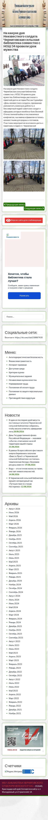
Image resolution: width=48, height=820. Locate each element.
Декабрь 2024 (15, 581)
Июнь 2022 (14, 687)
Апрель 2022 (15, 694)
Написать (24, 295)
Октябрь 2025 (15, 543)
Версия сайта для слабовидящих (26, 220)
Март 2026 (14, 524)
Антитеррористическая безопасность (26, 357)
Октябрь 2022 (15, 675)
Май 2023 (13, 653)
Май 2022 (13, 690)
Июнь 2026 (14, 512)
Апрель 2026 (15, 520)
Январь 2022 (15, 705)
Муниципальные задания (20, 376)
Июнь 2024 (14, 603)
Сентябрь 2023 (16, 637)
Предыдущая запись (15, 204)
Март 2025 (14, 569)
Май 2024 (13, 607)
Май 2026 (13, 516)
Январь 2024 (15, 622)
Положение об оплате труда (21, 387)
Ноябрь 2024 (15, 584)
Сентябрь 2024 (16, 592)
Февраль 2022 (15, 702)
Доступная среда (16, 368)
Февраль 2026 (15, 527)
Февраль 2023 (15, 664)
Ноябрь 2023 (15, 630)
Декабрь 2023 (15, 626)
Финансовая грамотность (20, 361)
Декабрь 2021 (15, 709)
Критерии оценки (16, 372)
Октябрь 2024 (15, 588)
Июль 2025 (14, 554)
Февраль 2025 (15, 573)
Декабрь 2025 (15, 535)
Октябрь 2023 (15, 633)
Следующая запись (33, 208)
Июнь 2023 (14, 649)
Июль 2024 (14, 599)
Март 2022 (14, 698)
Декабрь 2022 (15, 671)
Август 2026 (14, 508)
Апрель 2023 (15, 656)
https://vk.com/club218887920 (29, 337)
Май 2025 (13, 561)
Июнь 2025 (14, 558)
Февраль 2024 (15, 618)
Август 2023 (14, 641)
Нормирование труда (18, 384)
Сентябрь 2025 (16, 546)
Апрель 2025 (15, 565)
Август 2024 (14, 596)
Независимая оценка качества (23, 380)
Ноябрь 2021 (15, 713)
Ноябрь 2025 (15, 539)
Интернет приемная (18, 365)
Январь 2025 (15, 577)
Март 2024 (14, 615)
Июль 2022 (14, 683)
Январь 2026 (15, 531)
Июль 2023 (14, 645)
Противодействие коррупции (22, 398)
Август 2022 (14, 679)
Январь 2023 (15, 668)
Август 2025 (14, 550)
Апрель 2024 (15, 611)
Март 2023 (14, 660)
